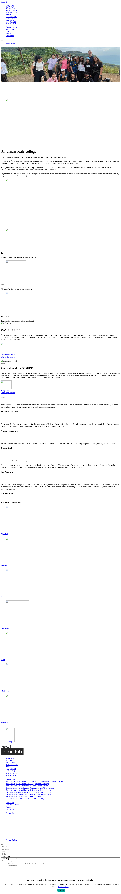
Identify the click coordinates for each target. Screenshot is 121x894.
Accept (61, 890)
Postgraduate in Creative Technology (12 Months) (24, 796)
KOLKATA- (10, 8)
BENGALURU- (12, 12)
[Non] (118, 884)
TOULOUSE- (11, 19)
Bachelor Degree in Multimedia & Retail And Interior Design (28, 790)
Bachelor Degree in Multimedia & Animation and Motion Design (30, 788)
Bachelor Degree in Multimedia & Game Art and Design (27, 786)
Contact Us (10, 813)
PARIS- (9, 15)
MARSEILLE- (11, 17)
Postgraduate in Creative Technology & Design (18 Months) (28, 794)
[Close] (2, 844)
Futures (8, 34)
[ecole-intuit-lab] (12, 754)
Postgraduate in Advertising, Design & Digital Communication (29, 792)
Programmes (10, 27)
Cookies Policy (11, 840)
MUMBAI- (10, 6)
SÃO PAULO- (11, 21)
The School (10, 36)
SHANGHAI (11, 23)
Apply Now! (10, 44)
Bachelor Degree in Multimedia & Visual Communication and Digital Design (34, 781)
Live (7, 31)
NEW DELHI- (11, 10)
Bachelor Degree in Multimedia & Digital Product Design (27, 784)
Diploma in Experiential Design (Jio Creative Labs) (25, 799)
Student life (10, 29)
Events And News (12, 805)
